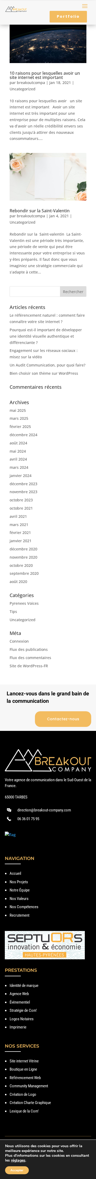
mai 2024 (18, 451)
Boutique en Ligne (23, 1069)
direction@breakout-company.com (44, 810)
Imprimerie (18, 1027)
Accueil (15, 873)
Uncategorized (22, 88)
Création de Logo (23, 1094)
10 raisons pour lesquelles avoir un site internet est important (45, 75)
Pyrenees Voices (24, 603)
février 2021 (20, 532)
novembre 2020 (23, 557)
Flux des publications (29, 649)
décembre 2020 (23, 548)
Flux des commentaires (30, 657)
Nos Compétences (24, 906)
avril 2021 (18, 516)
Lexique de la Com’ (24, 1111)
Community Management (29, 1086)
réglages (18, 1160)
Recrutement (19, 915)
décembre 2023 (23, 483)
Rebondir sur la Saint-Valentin (40, 211)
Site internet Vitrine (24, 1061)
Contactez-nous (63, 719)
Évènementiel (20, 1002)
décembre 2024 (23, 434)
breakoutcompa (31, 82)
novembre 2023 (23, 491)
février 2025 (20, 426)
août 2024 (18, 442)
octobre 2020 (21, 565)
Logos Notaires (22, 1019)
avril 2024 (18, 459)
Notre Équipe (20, 890)
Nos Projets (19, 882)
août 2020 (18, 581)
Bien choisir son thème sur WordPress (44, 373)
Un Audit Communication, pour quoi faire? (47, 365)
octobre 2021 (21, 508)
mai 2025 (18, 410)
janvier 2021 (20, 540)
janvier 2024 (20, 475)
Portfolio (68, 16)
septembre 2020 (24, 573)
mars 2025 (19, 418)
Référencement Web (25, 1077)
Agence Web (19, 993)
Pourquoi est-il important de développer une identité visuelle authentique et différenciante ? (46, 336)
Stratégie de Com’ (23, 1010)
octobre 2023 (21, 499)
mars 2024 (19, 467)
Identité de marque (24, 985)
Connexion (19, 641)
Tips (13, 611)
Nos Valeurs (19, 898)
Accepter (16, 1170)
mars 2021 (19, 524)
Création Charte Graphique (30, 1102)
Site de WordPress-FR (29, 665)
